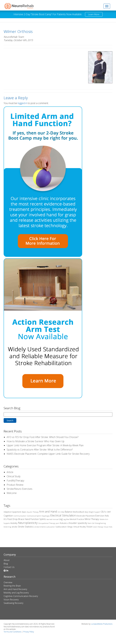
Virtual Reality (79, 526)
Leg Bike (66, 519)
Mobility (13, 523)
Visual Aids (108, 527)
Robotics (64, 523)
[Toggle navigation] (106, 6)
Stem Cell (91, 523)
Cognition (8, 515)
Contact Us (9, 567)
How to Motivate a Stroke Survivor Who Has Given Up (35, 441)
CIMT (109, 512)
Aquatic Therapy (33, 512)
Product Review (15, 484)
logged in (22, 103)
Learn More (93, 14)
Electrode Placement (85, 516)
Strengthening (100, 523)
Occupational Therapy (46, 523)
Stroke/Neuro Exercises (19, 488)
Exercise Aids (102, 515)
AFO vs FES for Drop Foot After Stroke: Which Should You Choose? (42, 437)
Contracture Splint (34, 516)
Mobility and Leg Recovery (16, 592)
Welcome (12, 493)
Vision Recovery (11, 599)
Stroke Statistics (26, 526)
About (7, 560)
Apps (24, 512)
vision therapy (98, 527)
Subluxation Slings (64, 526)
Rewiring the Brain (12, 585)
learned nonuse (52, 519)
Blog (6, 563)
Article (10, 472)
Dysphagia (46, 516)
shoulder (72, 523)
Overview (8, 582)
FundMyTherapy (15, 480)
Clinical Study (13, 476)
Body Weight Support (92, 512)
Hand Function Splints (35, 519)
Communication (19, 516)
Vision (89, 526)
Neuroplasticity (28, 523)
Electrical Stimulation (63, 515)
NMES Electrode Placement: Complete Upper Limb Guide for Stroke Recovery (48, 453)
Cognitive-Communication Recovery (21, 596)
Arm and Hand (48, 511)
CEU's (103, 511)
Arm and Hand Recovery (15, 589)
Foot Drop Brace (15, 519)
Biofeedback (78, 511)
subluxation (50, 527)
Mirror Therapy (92, 519)
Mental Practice (77, 519)
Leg (61, 519)
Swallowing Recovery (13, 603)
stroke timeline (40, 527)
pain (57, 523)
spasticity (82, 523)
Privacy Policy (28, 631)
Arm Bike (61, 512)
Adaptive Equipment (12, 512)
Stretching (7, 527)
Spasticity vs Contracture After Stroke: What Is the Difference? (40, 449)
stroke (14, 526)
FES (5, 519)
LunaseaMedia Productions (101, 624)
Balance (68, 511)
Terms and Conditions (12, 631)
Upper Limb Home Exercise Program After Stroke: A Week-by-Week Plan (45, 445)
